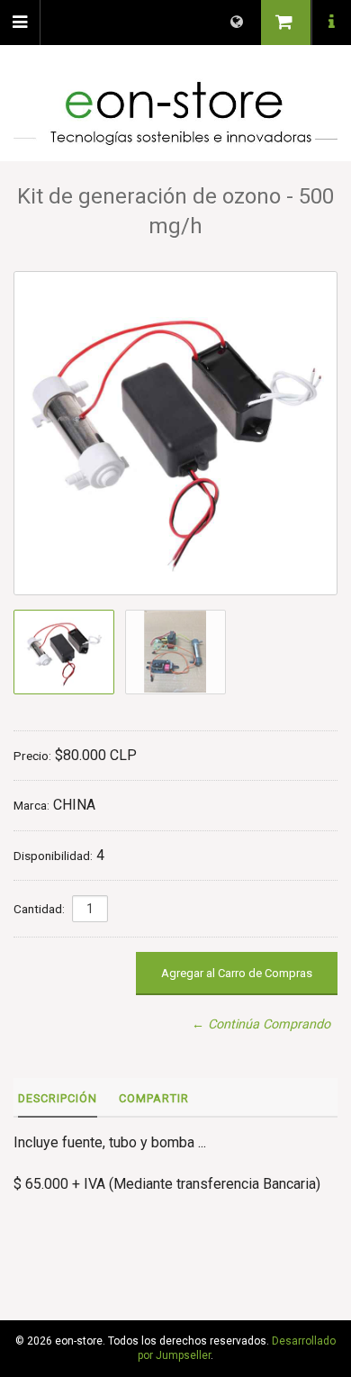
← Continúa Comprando (261, 1024)
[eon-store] (176, 114)
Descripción (57, 1098)
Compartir (154, 1098)
